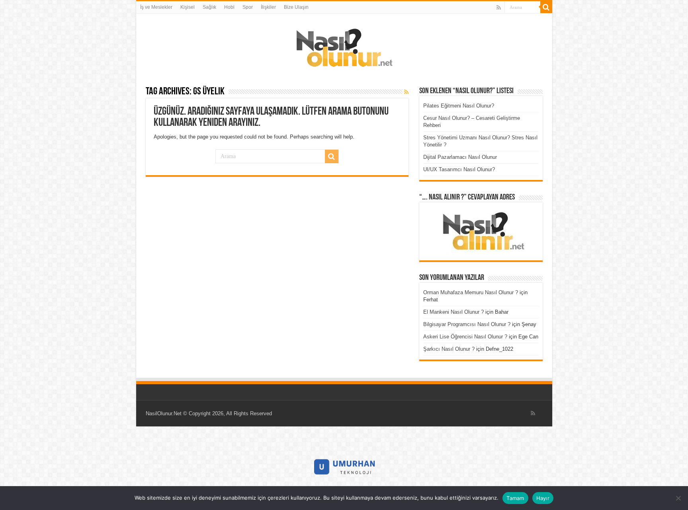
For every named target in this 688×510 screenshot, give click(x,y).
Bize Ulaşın (296, 7)
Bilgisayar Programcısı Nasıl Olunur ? (466, 324)
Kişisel (187, 7)
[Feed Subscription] (406, 92)
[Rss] (499, 7)
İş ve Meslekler (156, 7)
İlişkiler (268, 7)
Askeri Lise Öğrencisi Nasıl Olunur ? (465, 337)
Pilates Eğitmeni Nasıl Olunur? (458, 106)
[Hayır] (678, 498)
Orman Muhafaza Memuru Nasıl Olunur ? (470, 292)
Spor (247, 7)
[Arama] (546, 7)
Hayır (542, 498)
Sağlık (209, 7)
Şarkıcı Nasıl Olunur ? (449, 349)
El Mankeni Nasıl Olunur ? (453, 312)
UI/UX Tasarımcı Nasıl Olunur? (459, 169)
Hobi (229, 7)
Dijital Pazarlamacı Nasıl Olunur (460, 157)
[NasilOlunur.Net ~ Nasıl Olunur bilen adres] (344, 45)
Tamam (515, 498)
